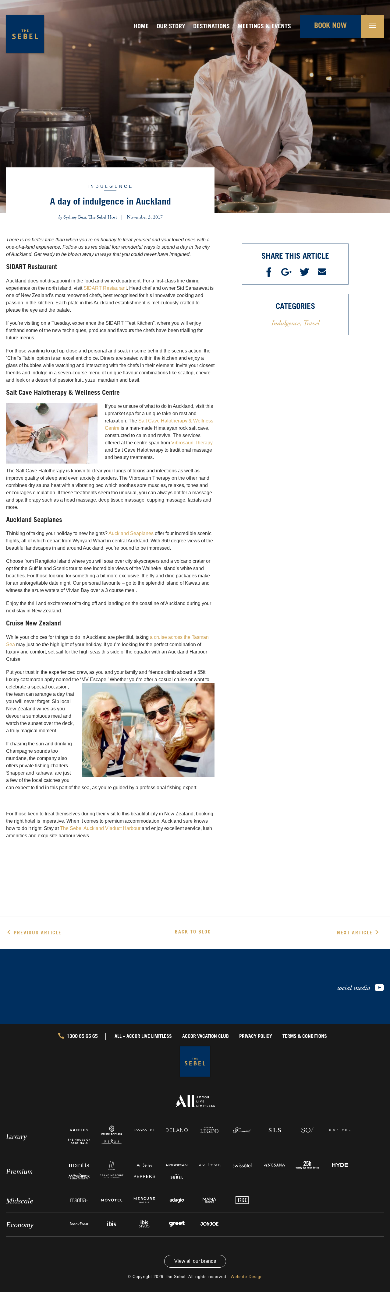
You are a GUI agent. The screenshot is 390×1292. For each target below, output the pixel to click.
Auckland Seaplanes (131, 533)
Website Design (247, 1276)
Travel (310, 323)
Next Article (355, 933)
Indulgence (110, 186)
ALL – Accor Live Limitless (143, 1036)
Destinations (211, 27)
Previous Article (38, 933)
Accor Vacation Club (205, 1036)
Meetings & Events (264, 27)
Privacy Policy (255, 1036)
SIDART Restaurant (105, 288)
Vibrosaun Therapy (192, 442)
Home (141, 27)
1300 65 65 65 (82, 1036)
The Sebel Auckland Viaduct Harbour (100, 828)
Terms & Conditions (304, 1036)
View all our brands (195, 1261)
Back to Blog (193, 932)
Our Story (171, 27)
